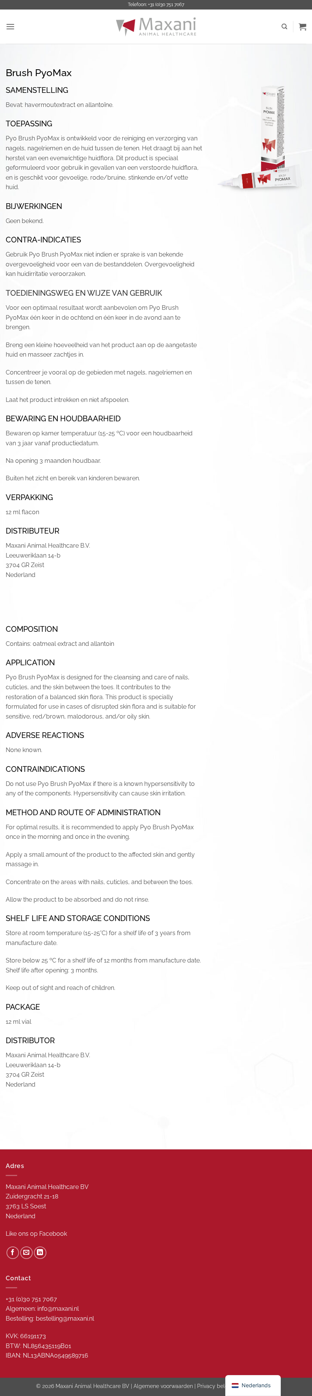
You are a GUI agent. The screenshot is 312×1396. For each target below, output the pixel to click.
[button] (10, 26)
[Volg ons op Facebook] (12, 1252)
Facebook (53, 1233)
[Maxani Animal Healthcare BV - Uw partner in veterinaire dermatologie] (156, 26)
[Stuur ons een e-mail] (26, 1252)
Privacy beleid (214, 1386)
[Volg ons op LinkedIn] (40, 1252)
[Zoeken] (284, 26)
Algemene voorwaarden (163, 1386)
